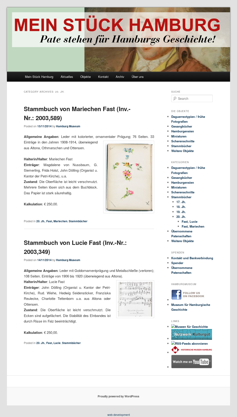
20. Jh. (40, 221)
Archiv (120, 76)
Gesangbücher (181, 126)
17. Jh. (181, 202)
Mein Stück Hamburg (39, 76)
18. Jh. (181, 206)
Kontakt (103, 76)
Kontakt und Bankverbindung (192, 258)
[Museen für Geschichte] (189, 326)
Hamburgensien (182, 131)
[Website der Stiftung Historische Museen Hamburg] (191, 352)
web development (118, 415)
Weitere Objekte (182, 151)
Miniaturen (179, 136)
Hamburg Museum (68, 126)
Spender (177, 263)
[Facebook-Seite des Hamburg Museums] (191, 300)
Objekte (85, 76)
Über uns (138, 76)
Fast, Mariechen (56, 221)
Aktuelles (67, 76)
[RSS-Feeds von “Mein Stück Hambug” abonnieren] (189, 343)
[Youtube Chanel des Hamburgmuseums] (191, 367)
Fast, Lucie (53, 343)
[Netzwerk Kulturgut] (191, 338)
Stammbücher (78, 221)
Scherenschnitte (182, 141)
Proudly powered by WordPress (118, 396)
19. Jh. (181, 212)
